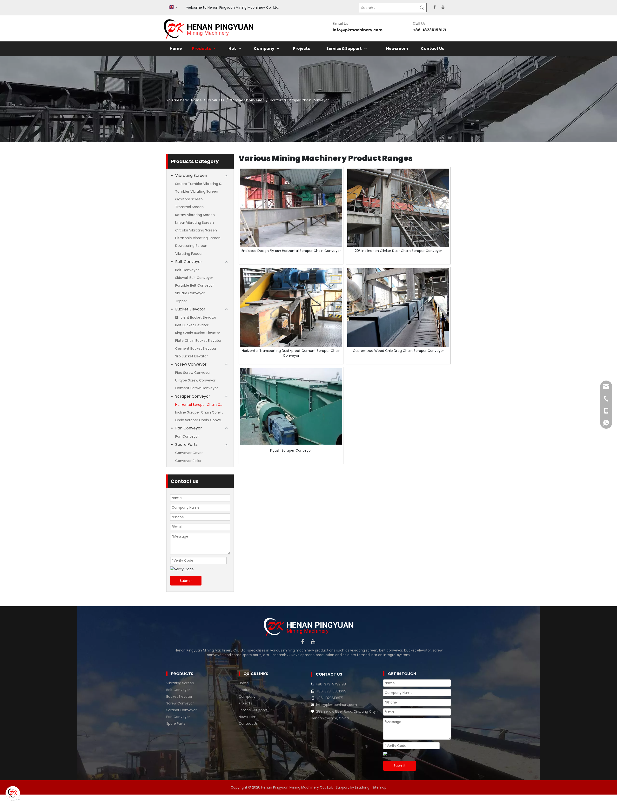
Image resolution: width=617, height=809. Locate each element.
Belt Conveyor (188, 261)
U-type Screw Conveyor (195, 380)
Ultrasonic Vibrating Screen (198, 238)
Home (244, 683)
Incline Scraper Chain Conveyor (201, 412)
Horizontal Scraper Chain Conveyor (202, 404)
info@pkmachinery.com (357, 30)
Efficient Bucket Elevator (195, 317)
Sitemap (379, 787)
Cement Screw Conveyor (196, 388)
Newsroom (247, 716)
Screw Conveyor (191, 364)
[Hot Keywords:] (422, 7)
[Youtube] (443, 7)
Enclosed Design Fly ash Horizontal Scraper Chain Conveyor (291, 250)
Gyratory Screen (189, 199)
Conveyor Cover (189, 452)
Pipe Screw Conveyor (193, 372)
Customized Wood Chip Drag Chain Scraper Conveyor (398, 350)
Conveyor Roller (188, 460)
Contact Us (248, 723)
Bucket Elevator (190, 309)
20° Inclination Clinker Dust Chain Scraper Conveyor (398, 250)
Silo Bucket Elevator (191, 356)
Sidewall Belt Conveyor (194, 277)
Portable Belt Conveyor (194, 285)
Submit (186, 580)
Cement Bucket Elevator (195, 348)
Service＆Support (253, 710)
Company (247, 696)
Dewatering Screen (191, 245)
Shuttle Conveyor (190, 293)
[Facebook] (434, 7)
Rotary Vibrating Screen (195, 214)
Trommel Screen (189, 206)
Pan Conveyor (188, 428)
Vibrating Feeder (189, 253)
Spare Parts (186, 444)
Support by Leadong (352, 787)
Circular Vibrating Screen (196, 230)
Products (246, 689)
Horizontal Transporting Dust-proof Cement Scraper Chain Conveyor (291, 353)
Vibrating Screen (191, 175)
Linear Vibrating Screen (194, 222)
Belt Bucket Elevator (191, 325)
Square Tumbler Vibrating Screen (202, 183)
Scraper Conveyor (192, 396)
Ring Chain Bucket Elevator (197, 332)
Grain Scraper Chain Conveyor (200, 420)
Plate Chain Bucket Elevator (198, 340)
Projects (245, 703)
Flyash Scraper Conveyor (291, 450)
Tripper (181, 301)
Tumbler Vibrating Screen (196, 191)
